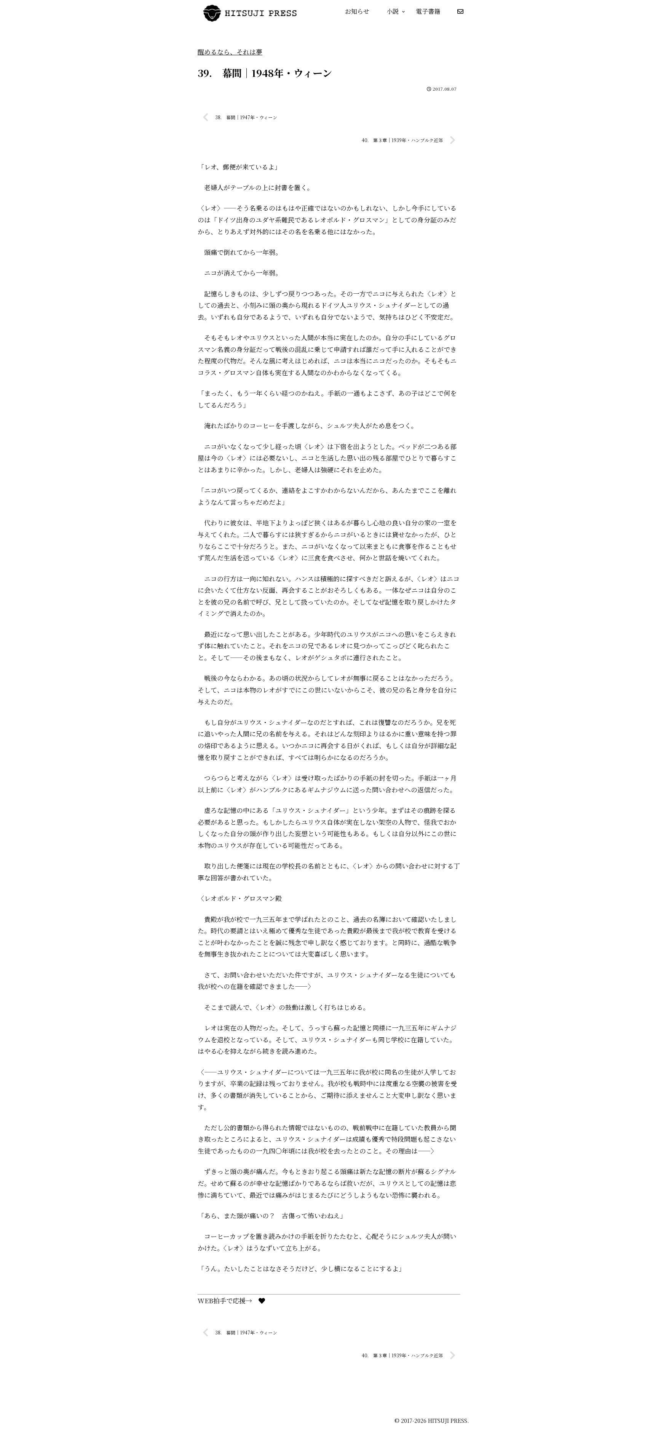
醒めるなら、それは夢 (230, 51)
